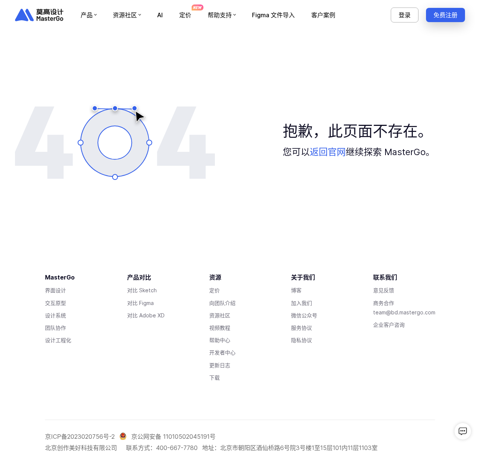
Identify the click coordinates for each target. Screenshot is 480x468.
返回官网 (328, 152)
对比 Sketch (142, 290)
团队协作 (55, 327)
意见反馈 (383, 290)
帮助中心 (219, 340)
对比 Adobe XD (146, 315)
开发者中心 (222, 352)
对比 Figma (140, 303)
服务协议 (301, 327)
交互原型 (55, 303)
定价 (214, 290)
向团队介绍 (222, 303)
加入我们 (301, 303)
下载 (214, 377)
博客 (296, 290)
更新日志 (219, 365)
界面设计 (55, 290)
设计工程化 (58, 340)
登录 (405, 15)
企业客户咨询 (389, 324)
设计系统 (55, 315)
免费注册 (446, 15)
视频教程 (219, 327)
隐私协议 (301, 340)
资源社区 (219, 315)
